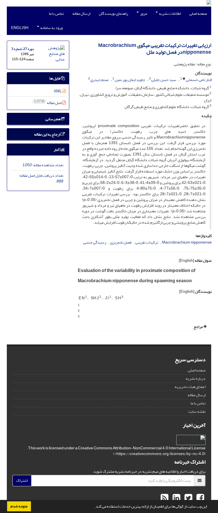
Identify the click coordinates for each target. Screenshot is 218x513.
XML (58, 91)
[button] (93, 507)
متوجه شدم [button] (19, 506)
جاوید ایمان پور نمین (130, 80)
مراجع (199, 327)
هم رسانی (53, 119)
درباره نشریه (196, 378)
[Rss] (164, 498)
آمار (57, 149)
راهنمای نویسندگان (113, 13)
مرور (143, 13)
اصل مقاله (48, 103)
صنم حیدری (99, 80)
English (19, 28)
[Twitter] (188, 498)
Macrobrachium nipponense (187, 242)
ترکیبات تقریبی (146, 242)
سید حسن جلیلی (163, 80)
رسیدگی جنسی (94, 242)
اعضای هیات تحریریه (190, 387)
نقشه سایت (197, 411)
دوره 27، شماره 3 (22, 49)
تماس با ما (56, 13)
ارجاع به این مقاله (47, 134)
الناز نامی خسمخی (199, 80)
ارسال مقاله (81, 13)
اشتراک (22, 480)
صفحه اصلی (198, 13)
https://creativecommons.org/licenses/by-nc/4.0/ (159, 454)
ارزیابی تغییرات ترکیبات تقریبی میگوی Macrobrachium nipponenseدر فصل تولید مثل (154, 48)
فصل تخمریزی (120, 242)
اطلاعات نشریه (169, 13)
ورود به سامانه (51, 28)
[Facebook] (200, 498)
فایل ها (55, 78)
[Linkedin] (176, 498)
